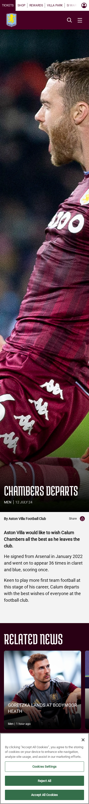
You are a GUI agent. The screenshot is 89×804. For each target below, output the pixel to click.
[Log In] (84, 5)
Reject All (44, 781)
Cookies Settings (44, 766)
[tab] (8, 5)
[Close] (83, 739)
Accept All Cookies (44, 795)
